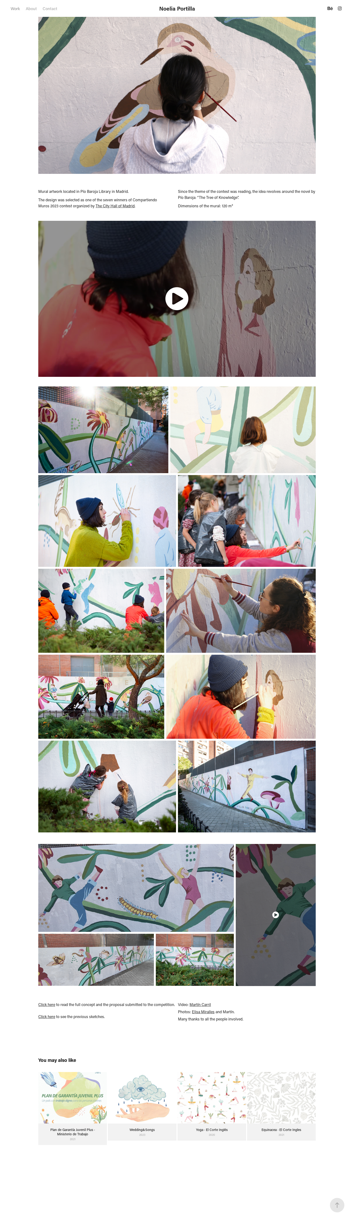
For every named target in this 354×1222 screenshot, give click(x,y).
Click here (46, 1004)
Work (15, 8)
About (31, 8)
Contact (50, 8)
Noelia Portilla (177, 8)
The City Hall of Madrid (115, 205)
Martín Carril (200, 1004)
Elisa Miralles (203, 1011)
